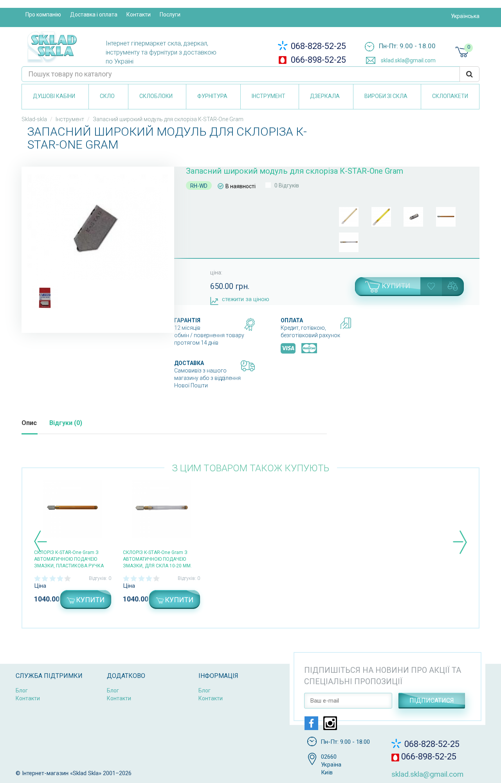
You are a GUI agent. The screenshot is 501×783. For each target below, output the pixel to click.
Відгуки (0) (65, 423)
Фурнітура (212, 96)
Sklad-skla (34, 119)
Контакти (138, 14)
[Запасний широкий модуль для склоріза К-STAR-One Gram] (97, 227)
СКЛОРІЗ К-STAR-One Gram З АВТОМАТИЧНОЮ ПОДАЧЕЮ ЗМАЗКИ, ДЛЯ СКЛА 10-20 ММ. (157, 559)
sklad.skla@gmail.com (408, 60)
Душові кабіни (54, 96)
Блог (22, 690)
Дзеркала (325, 96)
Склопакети (450, 96)
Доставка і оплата (93, 14)
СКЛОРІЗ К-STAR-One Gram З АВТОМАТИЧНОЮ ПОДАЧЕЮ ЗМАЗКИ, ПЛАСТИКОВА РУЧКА (69, 559)
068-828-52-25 (317, 46)
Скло (107, 96)
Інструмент (268, 96)
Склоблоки (156, 96)
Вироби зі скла (385, 96)
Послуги (170, 14)
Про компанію (43, 14)
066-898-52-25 (317, 60)
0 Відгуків (286, 185)
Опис (29, 423)
